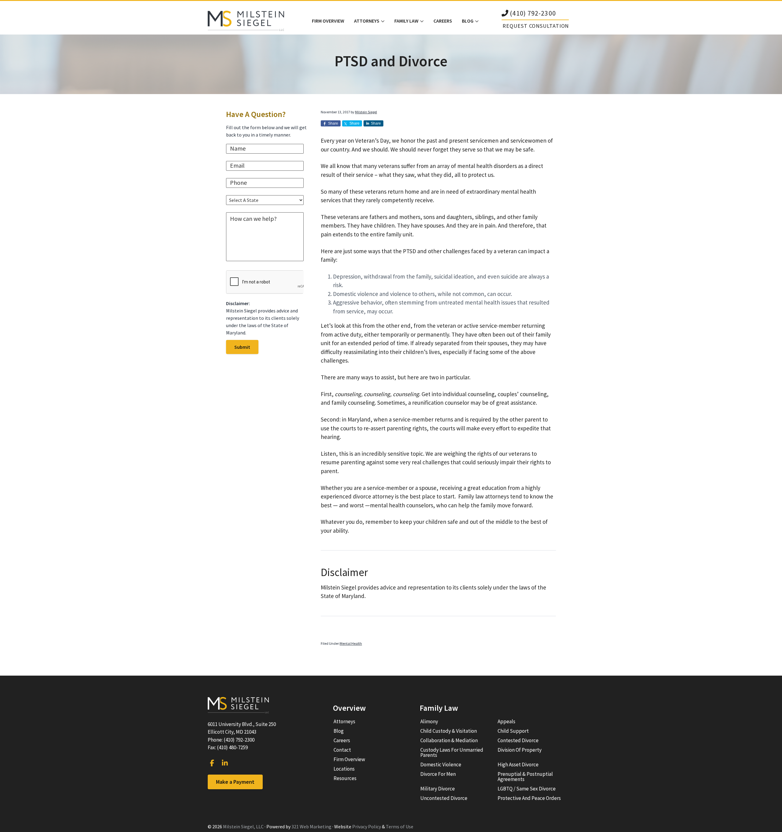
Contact (342, 749)
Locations (344, 768)
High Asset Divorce (518, 764)
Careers (342, 740)
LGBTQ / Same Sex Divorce (527, 788)
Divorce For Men (438, 774)
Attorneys (344, 721)
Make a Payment (235, 781)
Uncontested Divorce (443, 798)
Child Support (513, 731)
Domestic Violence (440, 764)
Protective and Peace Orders (529, 798)
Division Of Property (520, 749)
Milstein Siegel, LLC (243, 826)
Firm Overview (349, 759)
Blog (339, 731)
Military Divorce (437, 788)
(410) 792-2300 (533, 13)
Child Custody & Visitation (448, 731)
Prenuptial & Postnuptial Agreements (525, 777)
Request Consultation (535, 25)
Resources (345, 778)
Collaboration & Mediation (449, 740)
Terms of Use (399, 826)
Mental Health (351, 643)
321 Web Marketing (311, 826)
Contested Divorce (518, 740)
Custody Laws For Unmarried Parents (451, 752)
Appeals (506, 721)
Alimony (429, 721)
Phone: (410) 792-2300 (231, 739)
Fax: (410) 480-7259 (228, 747)
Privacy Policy (366, 826)
